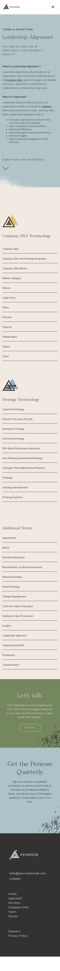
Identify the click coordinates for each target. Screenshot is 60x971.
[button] (53, 7)
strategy (47, 106)
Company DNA (14, 79)
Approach (15, 898)
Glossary (14, 931)
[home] (15, 7)
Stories (13, 916)
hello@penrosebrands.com (27, 873)
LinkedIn (15, 879)
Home (12, 894)
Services (14, 903)
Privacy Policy (18, 935)
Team (12, 911)
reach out (29, 728)
